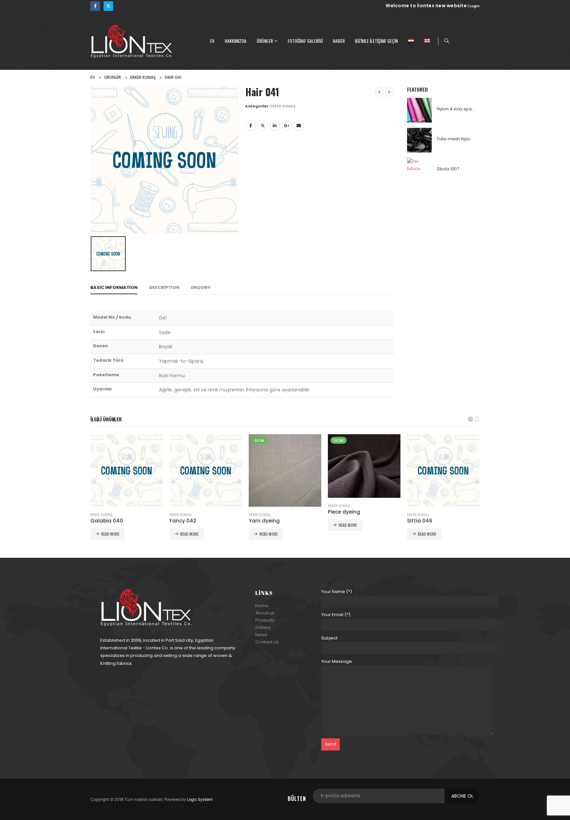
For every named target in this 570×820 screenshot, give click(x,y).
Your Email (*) (335, 614)
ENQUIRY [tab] (201, 287)
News (261, 635)
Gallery (262, 627)
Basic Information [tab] (114, 287)
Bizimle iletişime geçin (376, 40)
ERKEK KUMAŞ (283, 106)
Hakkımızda (235, 40)
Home (262, 606)
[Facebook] (95, 6)
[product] (419, 110)
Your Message (336, 661)
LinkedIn (274, 125)
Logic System (200, 799)
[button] (470, 419)
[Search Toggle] (447, 40)
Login (475, 6)
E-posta (298, 125)
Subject (329, 638)
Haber (339, 40)
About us (264, 613)
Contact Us (267, 642)
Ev (212, 40)
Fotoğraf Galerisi (305, 40)
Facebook (250, 125)
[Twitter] (108, 6)
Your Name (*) (336, 591)
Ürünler (265, 40)
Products (264, 620)
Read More (110, 534)
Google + (286, 125)
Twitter (262, 125)
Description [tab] (164, 287)
